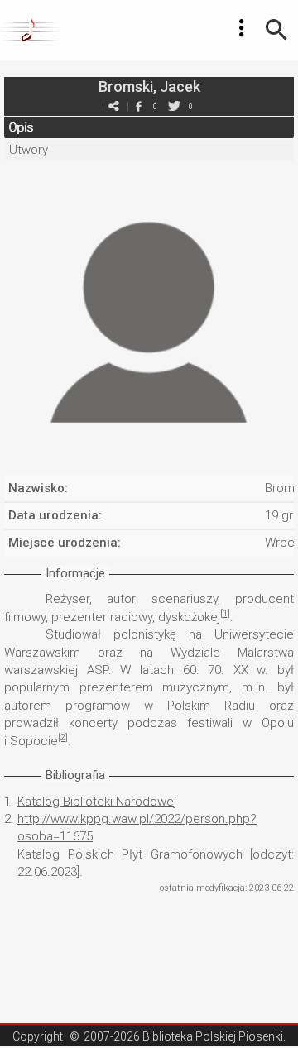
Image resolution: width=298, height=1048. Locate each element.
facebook (138, 106)
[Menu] (241, 28)
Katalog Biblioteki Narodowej (96, 801)
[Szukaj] (276, 29)
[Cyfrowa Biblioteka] (32, 30)
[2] (63, 737)
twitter (174, 106)
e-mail (113, 106)
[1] (225, 613)
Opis (20, 127)
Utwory (28, 149)
